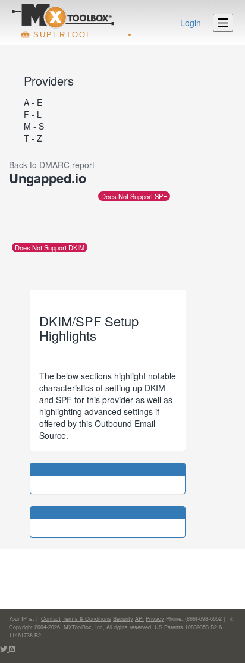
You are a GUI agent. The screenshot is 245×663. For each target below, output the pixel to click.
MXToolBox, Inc (83, 627)
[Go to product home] (63, 15)
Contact (51, 619)
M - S (34, 126)
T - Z (33, 138)
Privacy (155, 619)
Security (123, 619)
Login (190, 23)
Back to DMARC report (52, 165)
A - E (33, 102)
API (139, 619)
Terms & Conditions (86, 619)
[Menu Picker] (223, 23)
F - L (33, 114)
